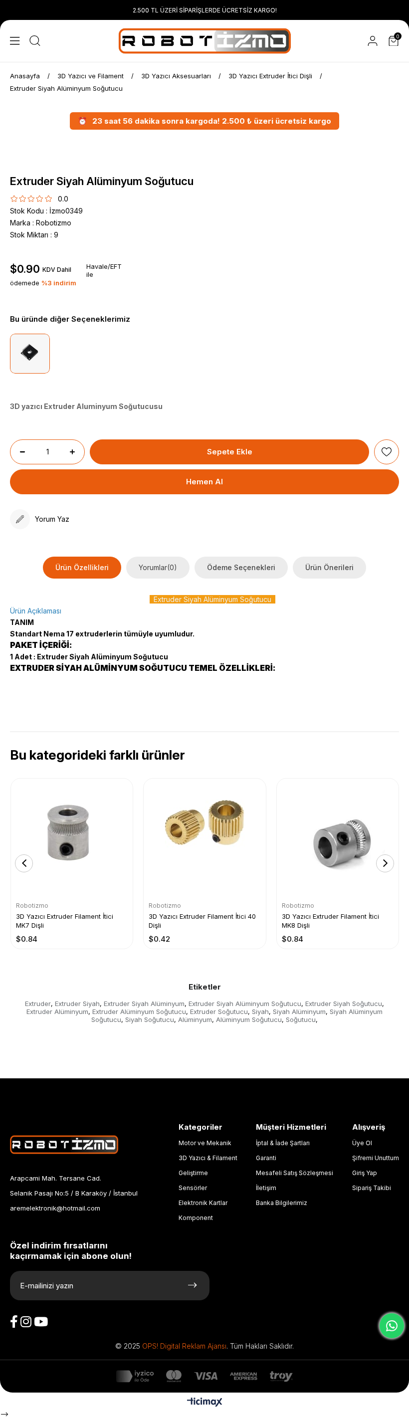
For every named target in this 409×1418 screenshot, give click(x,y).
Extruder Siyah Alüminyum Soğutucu (245, 1004)
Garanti (266, 1158)
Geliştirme (193, 1173)
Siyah (260, 1011)
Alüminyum (195, 1019)
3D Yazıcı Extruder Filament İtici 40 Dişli (202, 920)
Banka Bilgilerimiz (281, 1203)
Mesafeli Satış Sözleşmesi (294, 1173)
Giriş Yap (364, 1173)
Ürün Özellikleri (82, 567)
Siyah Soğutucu (149, 1019)
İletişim (266, 1188)
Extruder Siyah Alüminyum (144, 1004)
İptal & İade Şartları (283, 1143)
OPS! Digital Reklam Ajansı (184, 1346)
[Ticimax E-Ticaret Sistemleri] (204, 1403)
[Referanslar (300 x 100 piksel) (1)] (73, 1144)
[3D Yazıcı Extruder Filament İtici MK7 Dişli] (72, 839)
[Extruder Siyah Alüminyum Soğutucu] (30, 354)
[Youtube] (41, 1321)
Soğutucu (301, 1019)
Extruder (38, 1004)
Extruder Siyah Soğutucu (343, 1004)
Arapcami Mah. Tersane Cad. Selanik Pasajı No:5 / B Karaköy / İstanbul (74, 1185)
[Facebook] (14, 1321)
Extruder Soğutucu (219, 1011)
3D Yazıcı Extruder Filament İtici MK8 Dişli (330, 920)
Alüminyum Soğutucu (249, 1019)
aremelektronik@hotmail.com (55, 1208)
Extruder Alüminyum (57, 1011)
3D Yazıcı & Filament (208, 1158)
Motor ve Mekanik (205, 1143)
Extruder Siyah (77, 1004)
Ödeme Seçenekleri (241, 567)
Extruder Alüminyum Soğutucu (139, 1011)
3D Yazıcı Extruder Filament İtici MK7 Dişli (64, 920)
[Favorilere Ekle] (386, 451)
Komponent (196, 1217)
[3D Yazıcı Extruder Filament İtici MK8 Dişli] (338, 839)
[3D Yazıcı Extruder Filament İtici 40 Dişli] (204, 839)
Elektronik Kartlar (203, 1203)
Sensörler (193, 1188)
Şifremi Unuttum (375, 1158)
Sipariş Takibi (371, 1188)
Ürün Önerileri (329, 567)
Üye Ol (362, 1143)
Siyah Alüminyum (299, 1011)
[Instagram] (25, 1321)
